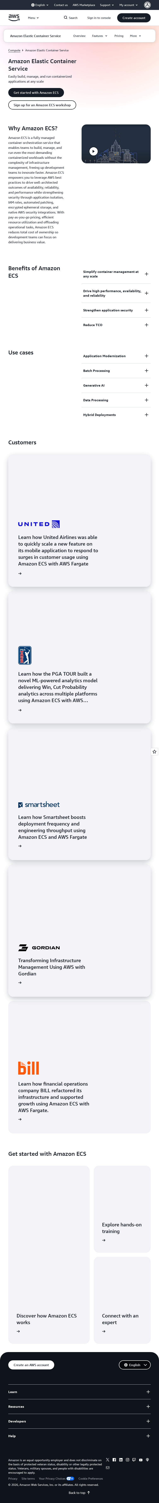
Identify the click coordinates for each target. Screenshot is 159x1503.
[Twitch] (134, 1460)
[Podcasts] (147, 1460)
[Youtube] (140, 1460)
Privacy (12, 1478)
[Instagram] (127, 1460)
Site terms (28, 1478)
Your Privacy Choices (52, 1478)
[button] (134, 17)
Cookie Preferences (90, 1478)
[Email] (107, 1468)
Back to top (77, 1493)
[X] (107, 1460)
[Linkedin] (121, 1460)
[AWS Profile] (147, 5)
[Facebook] (114, 1460)
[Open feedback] (154, 751)
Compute (14, 50)
